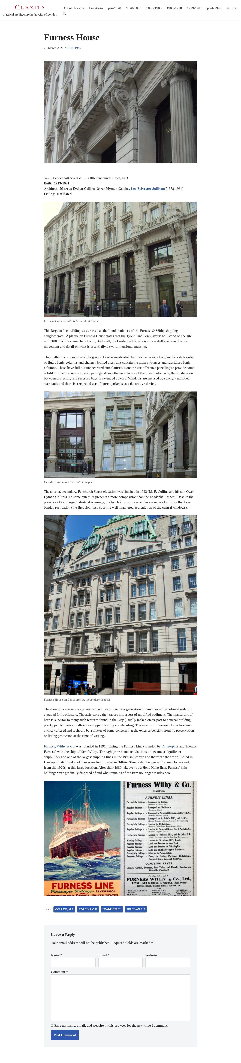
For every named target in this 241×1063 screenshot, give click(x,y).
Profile (231, 8)
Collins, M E (64, 909)
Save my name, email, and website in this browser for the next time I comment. (111, 1025)
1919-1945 (194, 8)
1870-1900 (154, 8)
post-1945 (214, 8)
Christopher (169, 746)
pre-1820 (114, 8)
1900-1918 (174, 8)
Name (56, 955)
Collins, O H (88, 909)
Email (104, 955)
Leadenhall (112, 909)
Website (151, 955)
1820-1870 (133, 8)
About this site (73, 8)
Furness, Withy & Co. (59, 746)
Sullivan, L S (135, 909)
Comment (59, 972)
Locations (96, 8)
